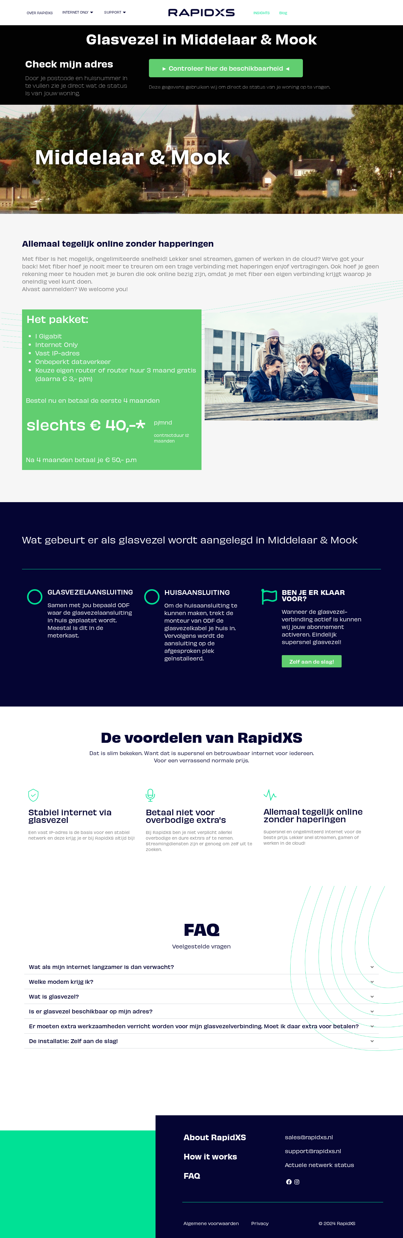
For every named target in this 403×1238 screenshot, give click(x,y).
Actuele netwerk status (319, 1164)
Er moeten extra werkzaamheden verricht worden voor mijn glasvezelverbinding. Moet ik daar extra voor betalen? (194, 1026)
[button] (201, 966)
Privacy (260, 1223)
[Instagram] (297, 1182)
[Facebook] (289, 1182)
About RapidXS (215, 1137)
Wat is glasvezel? (54, 996)
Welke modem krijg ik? (61, 981)
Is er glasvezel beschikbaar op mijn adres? (91, 1011)
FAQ (192, 1175)
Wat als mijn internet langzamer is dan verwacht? (101, 966)
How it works (210, 1156)
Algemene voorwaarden (211, 1223)
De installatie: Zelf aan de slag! (73, 1040)
